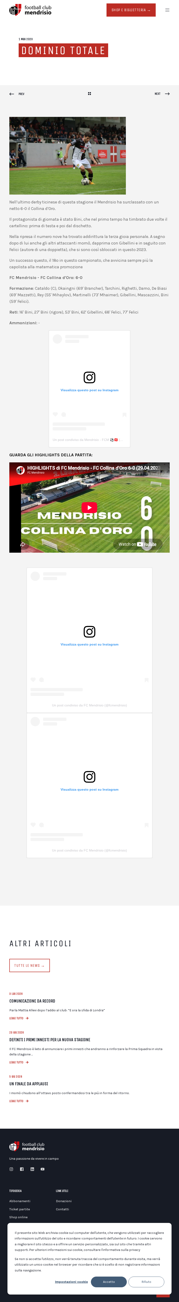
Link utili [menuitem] (62, 1191)
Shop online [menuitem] (18, 1217)
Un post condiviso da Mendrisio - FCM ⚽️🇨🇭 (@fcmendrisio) (97, 440)
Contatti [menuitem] (62, 1209)
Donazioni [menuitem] (64, 1201)
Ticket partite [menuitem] (19, 1209)
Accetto (109, 1282)
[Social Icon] (12, 1169)
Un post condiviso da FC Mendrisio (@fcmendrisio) (89, 705)
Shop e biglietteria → (131, 9)
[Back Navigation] (89, 94)
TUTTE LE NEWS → (29, 965)
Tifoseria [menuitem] (15, 1191)
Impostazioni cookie (71, 1282)
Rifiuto (146, 1282)
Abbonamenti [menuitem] (19, 1201)
